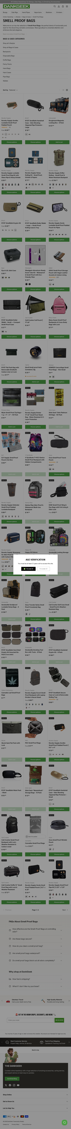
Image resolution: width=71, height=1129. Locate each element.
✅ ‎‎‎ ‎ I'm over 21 (28, 569)
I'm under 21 (43, 569)
